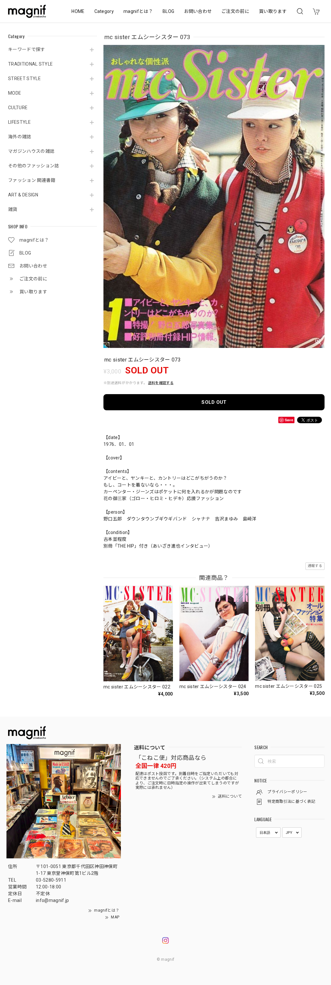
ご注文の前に (235, 11)
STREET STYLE (24, 78)
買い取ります (273, 11)
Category (104, 11)
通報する (315, 566)
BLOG (168, 11)
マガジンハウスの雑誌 (31, 151)
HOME (77, 11)
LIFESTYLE (19, 122)
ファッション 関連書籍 (32, 180)
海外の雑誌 (19, 136)
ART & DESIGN (23, 194)
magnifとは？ (138, 11)
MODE (14, 93)
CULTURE (17, 107)
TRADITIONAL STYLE (30, 64)
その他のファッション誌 (33, 165)
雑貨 (12, 209)
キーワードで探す (26, 49)
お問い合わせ (198, 11)
